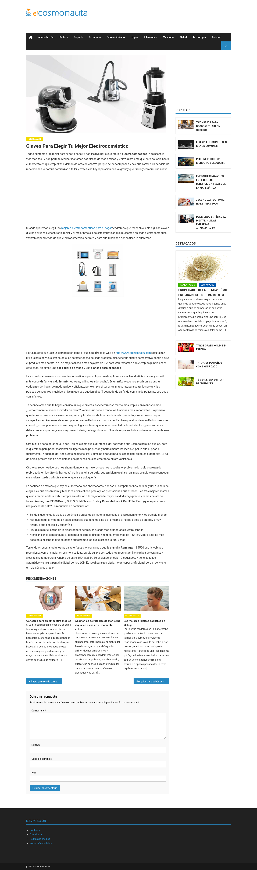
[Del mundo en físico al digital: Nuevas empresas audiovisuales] (186, 218)
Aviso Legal (36, 834)
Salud (183, 37)
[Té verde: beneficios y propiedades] (186, 381)
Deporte (78, 37)
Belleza (63, 37)
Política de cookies (40, 838)
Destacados (186, 243)
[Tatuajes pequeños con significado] (186, 364)
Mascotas (168, 37)
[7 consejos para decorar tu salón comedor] (186, 124)
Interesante (150, 37)
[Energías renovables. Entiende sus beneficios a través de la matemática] (186, 178)
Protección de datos (41, 843)
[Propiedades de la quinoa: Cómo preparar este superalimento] (203, 267)
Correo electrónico (41, 758)
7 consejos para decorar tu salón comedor (208, 126)
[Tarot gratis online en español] (186, 347)
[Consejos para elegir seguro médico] (49, 598)
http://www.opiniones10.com (133, 353)
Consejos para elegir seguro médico (48, 620)
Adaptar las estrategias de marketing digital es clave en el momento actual (97, 625)
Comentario (38, 710)
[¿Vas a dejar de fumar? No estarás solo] (186, 202)
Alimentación (45, 37)
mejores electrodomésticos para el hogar (86, 228)
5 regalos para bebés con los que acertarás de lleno (152, 681)
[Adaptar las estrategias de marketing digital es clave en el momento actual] (98, 598)
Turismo (216, 37)
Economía (95, 37)
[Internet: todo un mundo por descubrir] (186, 161)
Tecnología (199, 37)
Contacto (35, 830)
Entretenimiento (116, 37)
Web (33, 773)
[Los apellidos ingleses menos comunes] (186, 144)
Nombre (35, 744)
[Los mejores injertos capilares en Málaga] (146, 598)
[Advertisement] (167, 13)
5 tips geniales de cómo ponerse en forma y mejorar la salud (46, 681)
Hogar (134, 37)
